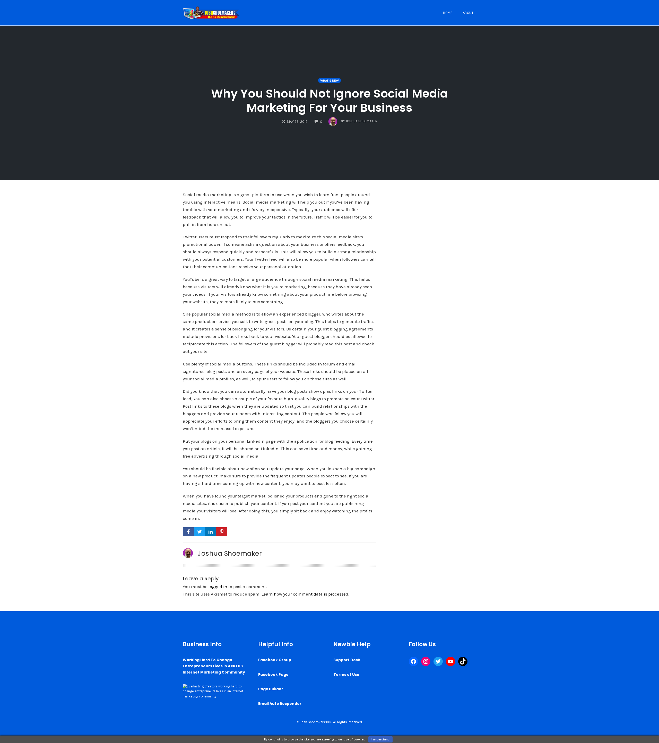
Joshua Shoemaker (229, 553)
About (468, 13)
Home (447, 13)
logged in (218, 586)
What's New (329, 80)
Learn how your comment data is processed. (305, 594)
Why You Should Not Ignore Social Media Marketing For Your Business (329, 100)
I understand (380, 739)
